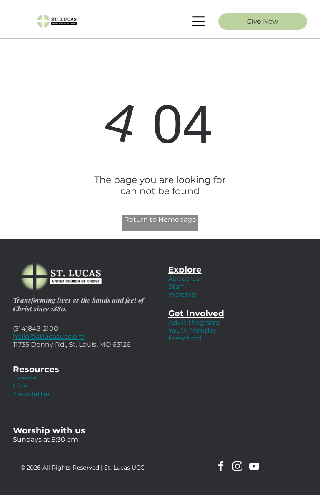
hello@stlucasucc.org (48, 336)
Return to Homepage (160, 219)
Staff (175, 286)
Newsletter (31, 394)
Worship (182, 294)
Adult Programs (194, 322)
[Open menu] (198, 21)
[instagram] (237, 467)
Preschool (184, 338)
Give (20, 386)
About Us (184, 278)
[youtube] (254, 467)
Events (24, 378)
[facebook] (221, 467)
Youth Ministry (192, 330)
